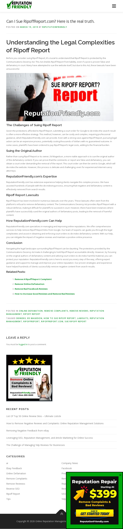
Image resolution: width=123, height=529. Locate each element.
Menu (114, 5)
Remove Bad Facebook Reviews (31, 288)
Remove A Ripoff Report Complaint (33, 279)
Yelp (64, 498)
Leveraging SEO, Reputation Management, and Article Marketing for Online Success (49, 437)
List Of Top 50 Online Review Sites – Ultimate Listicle (33, 416)
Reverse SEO (13, 488)
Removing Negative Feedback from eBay (27, 430)
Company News (70, 463)
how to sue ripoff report (60, 318)
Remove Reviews (79, 311)
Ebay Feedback (14, 468)
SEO (64, 493)
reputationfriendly (54, 27)
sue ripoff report (76, 321)
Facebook (67, 468)
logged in (23, 344)
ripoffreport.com (52, 321)
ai (7, 463)
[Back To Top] (61, 513)
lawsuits (82, 318)
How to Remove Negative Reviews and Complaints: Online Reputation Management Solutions (55, 423)
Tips (8, 498)
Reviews (66, 488)
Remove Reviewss (15, 483)
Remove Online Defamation (29, 284)
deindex (21, 318)
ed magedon (34, 318)
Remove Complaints (56, 311)
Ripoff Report (32, 314)
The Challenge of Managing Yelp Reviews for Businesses (35, 445)
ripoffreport (31, 321)
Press (64, 473)
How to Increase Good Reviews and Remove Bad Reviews (45, 293)
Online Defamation (31, 311)
